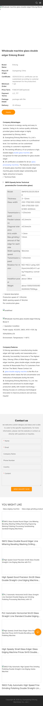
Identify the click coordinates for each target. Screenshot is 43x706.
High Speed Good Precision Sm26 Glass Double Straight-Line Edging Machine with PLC (21, 579)
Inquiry (8, 112)
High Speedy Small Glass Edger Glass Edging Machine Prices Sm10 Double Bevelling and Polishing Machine (20, 651)
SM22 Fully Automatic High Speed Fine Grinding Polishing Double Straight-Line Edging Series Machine (21, 687)
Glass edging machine (11, 509)
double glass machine (21, 153)
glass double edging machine (16, 371)
